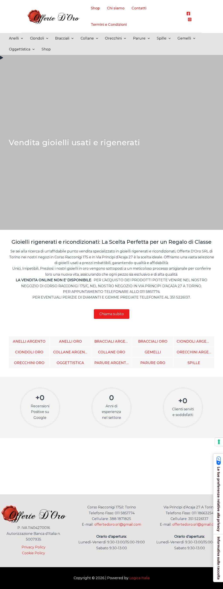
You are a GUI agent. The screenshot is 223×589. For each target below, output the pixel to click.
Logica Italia (139, 578)
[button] (21, 38)
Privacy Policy (34, 547)
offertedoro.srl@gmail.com (117, 524)
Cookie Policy (33, 553)
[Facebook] (188, 14)
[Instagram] (190, 19)
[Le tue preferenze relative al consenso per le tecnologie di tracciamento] (219, 442)
